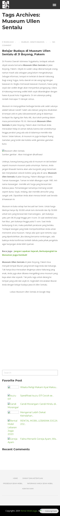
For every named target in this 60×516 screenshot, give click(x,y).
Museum (25, 42)
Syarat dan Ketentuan (32, 478)
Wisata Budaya (37, 42)
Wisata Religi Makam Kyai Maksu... (38, 387)
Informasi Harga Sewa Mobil (40, 483)
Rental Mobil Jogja (29, 510)
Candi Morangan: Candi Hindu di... (38, 404)
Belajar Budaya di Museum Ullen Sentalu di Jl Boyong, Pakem (26, 52)
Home (15, 478)
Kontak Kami (27, 489)
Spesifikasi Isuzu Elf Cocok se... (37, 395)
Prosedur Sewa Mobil (12, 483)
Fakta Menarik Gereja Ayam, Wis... (38, 439)
